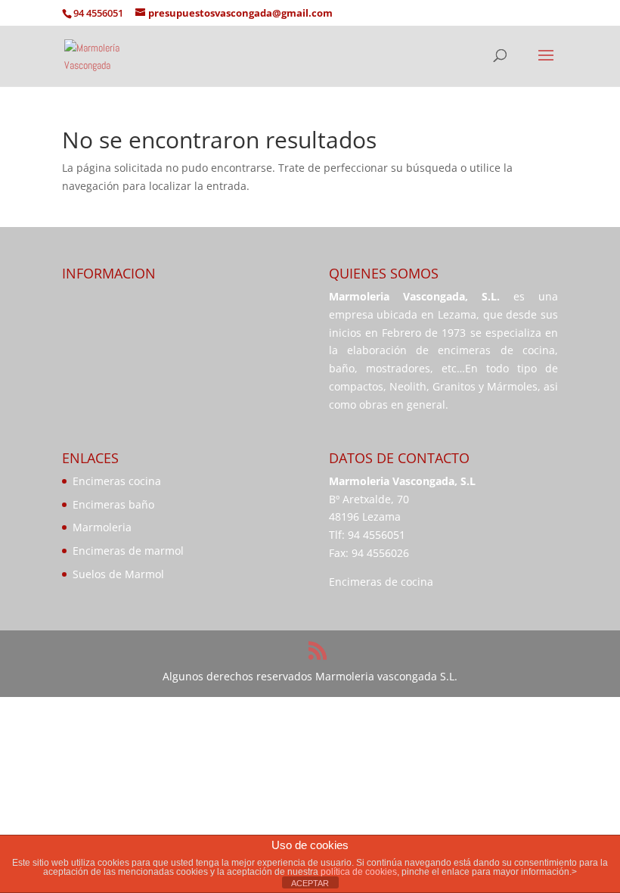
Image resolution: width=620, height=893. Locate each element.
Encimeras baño (113, 504)
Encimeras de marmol (128, 550)
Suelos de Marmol (118, 574)
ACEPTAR (310, 883)
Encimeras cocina (117, 481)
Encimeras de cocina (381, 581)
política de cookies (359, 872)
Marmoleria (102, 527)
